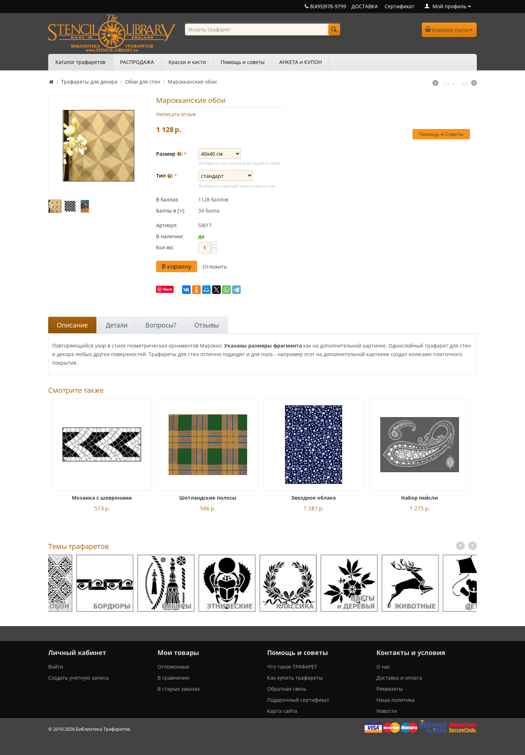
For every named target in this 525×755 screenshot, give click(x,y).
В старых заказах (179, 688)
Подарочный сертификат (298, 699)
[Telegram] (236, 289)
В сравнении (173, 677)
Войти (55, 666)
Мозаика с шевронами (102, 497)
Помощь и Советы (441, 134)
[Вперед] (474, 83)
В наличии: (170, 236)
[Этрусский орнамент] (99, 146)
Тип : (164, 175)
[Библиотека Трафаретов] (112, 32)
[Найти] (334, 29)
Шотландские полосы (207, 497)
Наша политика (395, 699)
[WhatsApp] (226, 289)
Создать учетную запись (78, 677)
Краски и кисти (187, 62)
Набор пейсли (419, 497)
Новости (386, 711)
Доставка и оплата (399, 677)
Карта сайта (282, 711)
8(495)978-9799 (327, 6)
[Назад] (435, 83)
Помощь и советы (243, 62)
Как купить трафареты (295, 677)
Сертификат (399, 6)
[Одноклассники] (196, 289)
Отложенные (173, 666)
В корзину (176, 266)
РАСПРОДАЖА (137, 62)
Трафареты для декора (89, 81)
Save (167, 289)
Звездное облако (313, 497)
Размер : (169, 153)
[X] (216, 289)
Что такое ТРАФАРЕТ (292, 666)
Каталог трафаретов (80, 62)
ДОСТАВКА (364, 6)
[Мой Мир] (206, 289)
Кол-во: (165, 247)
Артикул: (167, 225)
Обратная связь (286, 688)
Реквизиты (389, 688)
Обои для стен (142, 81)
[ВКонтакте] (186, 289)
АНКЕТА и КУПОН (300, 62)
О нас (383, 666)
